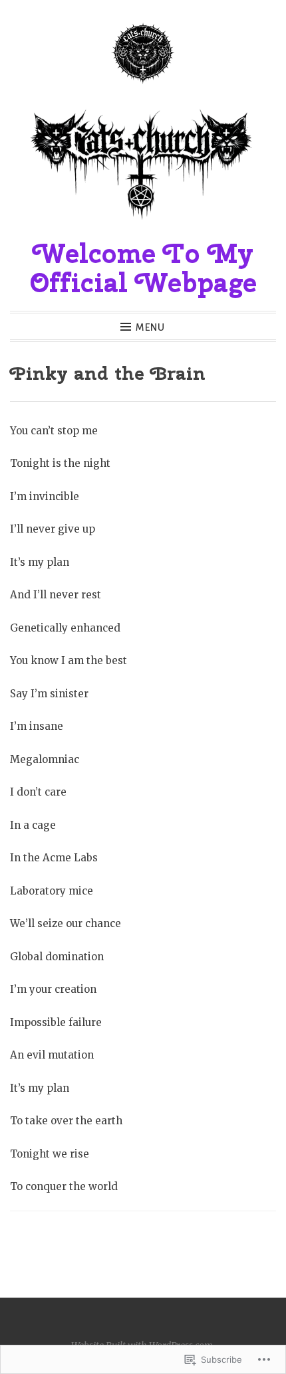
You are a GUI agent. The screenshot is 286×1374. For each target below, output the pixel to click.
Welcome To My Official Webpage (143, 268)
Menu (150, 327)
